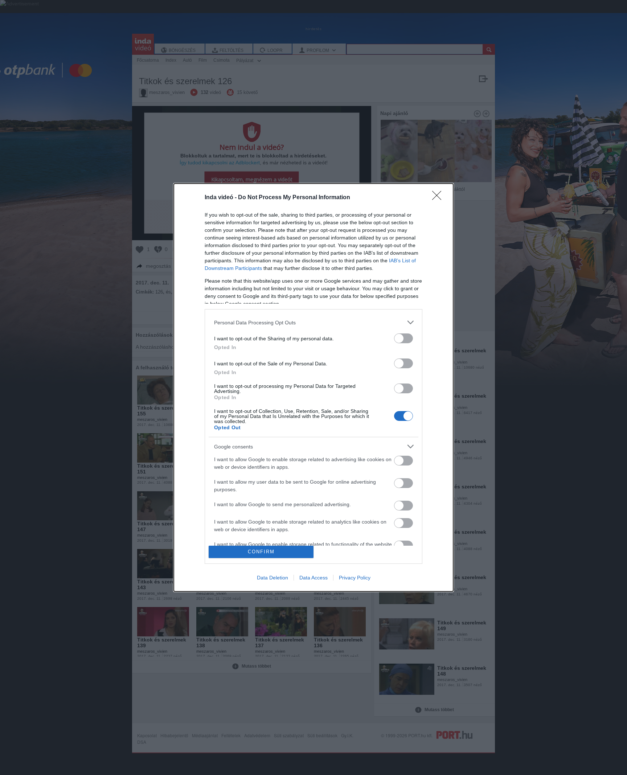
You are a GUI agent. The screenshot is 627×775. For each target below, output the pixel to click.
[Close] (439, 198)
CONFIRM (261, 551)
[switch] (403, 338)
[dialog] (313, 387)
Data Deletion (272, 578)
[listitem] (313, 322)
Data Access (313, 578)
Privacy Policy (354, 578)
